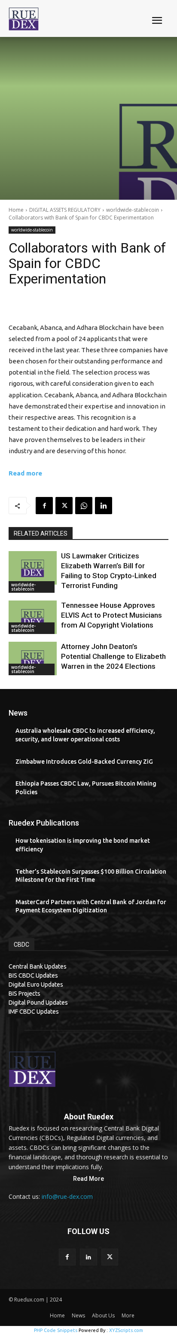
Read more (25, 473)
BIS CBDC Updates (33, 975)
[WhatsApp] (83, 505)
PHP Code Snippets (55, 1330)
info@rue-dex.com (67, 1196)
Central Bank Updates (38, 966)
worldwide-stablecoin (132, 209)
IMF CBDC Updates (34, 1011)
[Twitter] (64, 505)
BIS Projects (24, 993)
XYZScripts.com (126, 1330)
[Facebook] (44, 505)
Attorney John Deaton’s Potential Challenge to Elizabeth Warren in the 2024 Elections (113, 656)
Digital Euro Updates (36, 984)
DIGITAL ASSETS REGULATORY (65, 209)
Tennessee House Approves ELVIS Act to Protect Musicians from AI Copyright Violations (111, 615)
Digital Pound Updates (38, 1002)
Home (16, 209)
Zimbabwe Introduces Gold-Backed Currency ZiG (84, 761)
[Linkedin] (103, 505)
